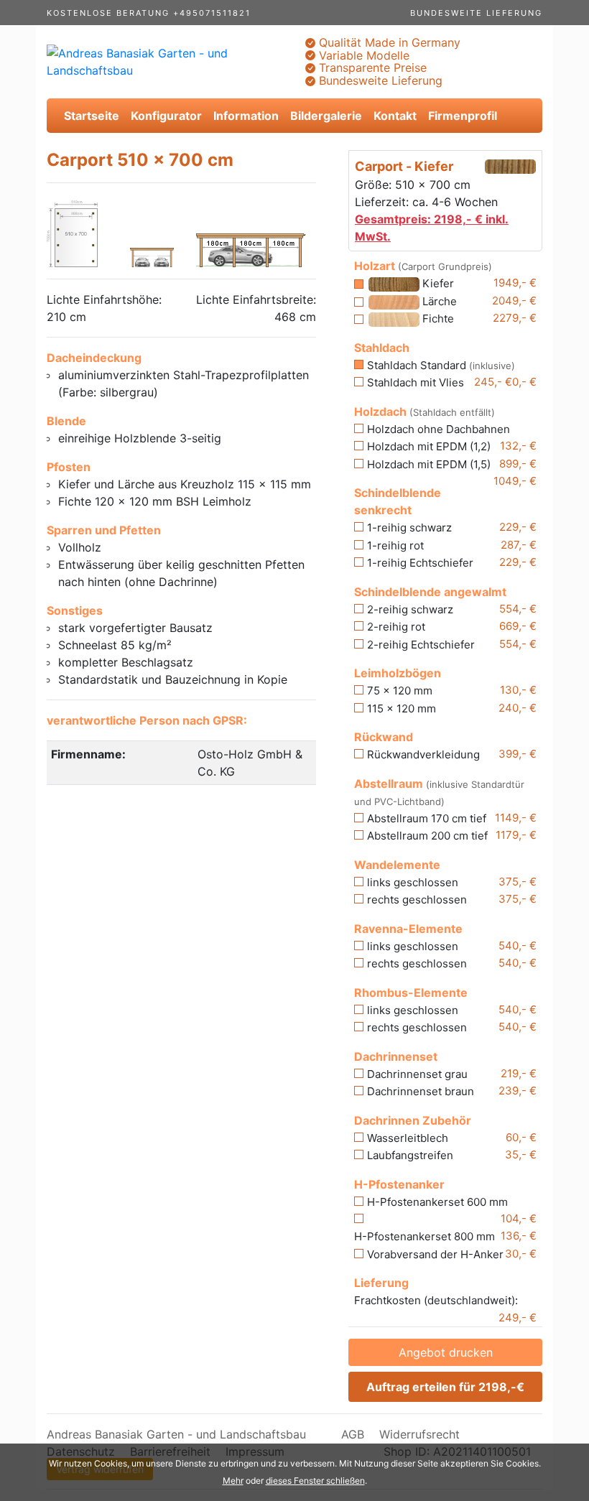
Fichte (436, 318)
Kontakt (395, 115)
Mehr (233, 1480)
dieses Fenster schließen (315, 1480)
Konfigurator (166, 115)
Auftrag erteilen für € (445, 1387)
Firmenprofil (462, 115)
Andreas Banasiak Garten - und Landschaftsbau (176, 1434)
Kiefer (436, 283)
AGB (352, 1434)
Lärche (438, 301)
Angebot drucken (446, 1352)
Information (246, 115)
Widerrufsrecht (419, 1434)
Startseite (91, 115)
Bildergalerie (326, 115)
